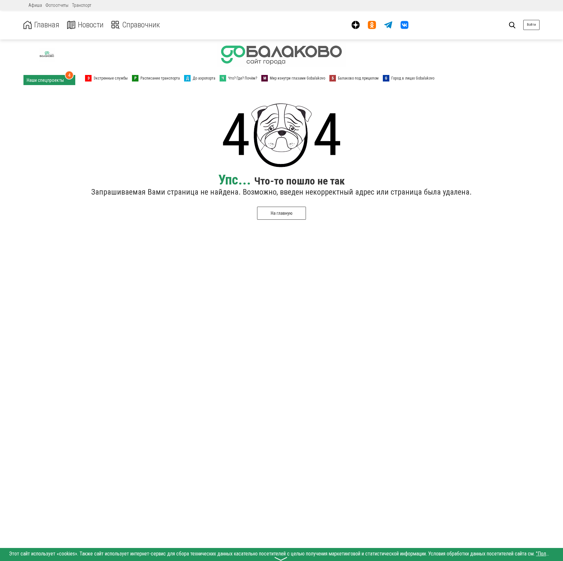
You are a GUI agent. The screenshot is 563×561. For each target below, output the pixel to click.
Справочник (141, 25)
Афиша (35, 5)
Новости (91, 25)
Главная (46, 25)
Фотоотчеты (57, 5)
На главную (282, 213)
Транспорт (81, 5)
